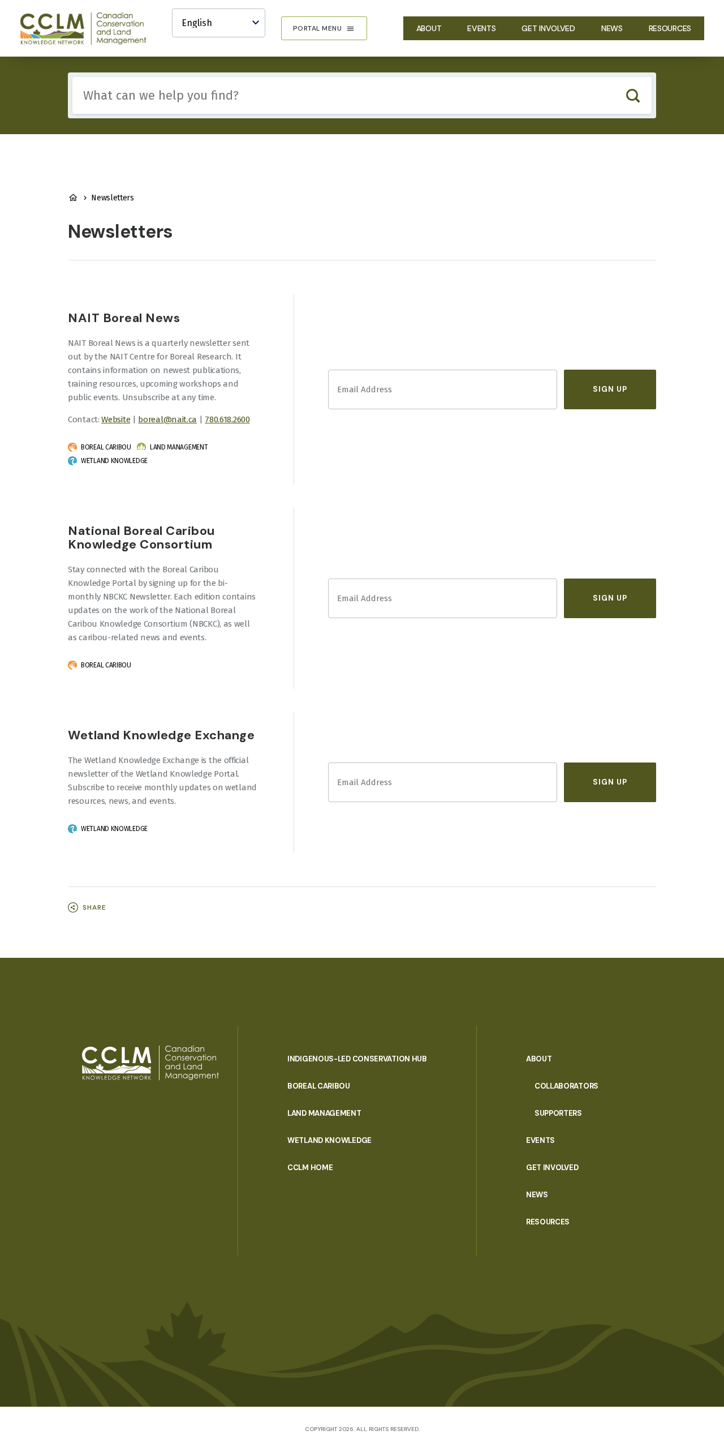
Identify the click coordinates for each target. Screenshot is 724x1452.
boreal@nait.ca (167, 419)
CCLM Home (310, 1167)
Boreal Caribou (318, 1086)
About (429, 28)
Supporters (558, 1113)
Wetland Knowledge (329, 1140)
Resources (670, 28)
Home (73, 197)
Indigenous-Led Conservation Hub (357, 1059)
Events (481, 28)
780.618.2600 (227, 419)
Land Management (324, 1113)
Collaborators (566, 1086)
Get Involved (548, 28)
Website (115, 419)
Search (633, 95)
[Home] (88, 28)
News (612, 28)
